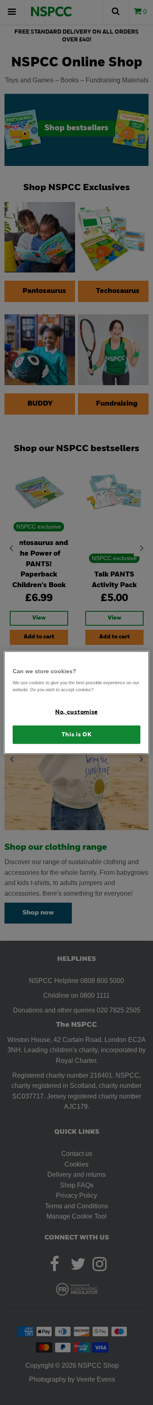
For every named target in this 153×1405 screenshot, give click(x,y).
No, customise (76, 712)
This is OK (77, 734)
